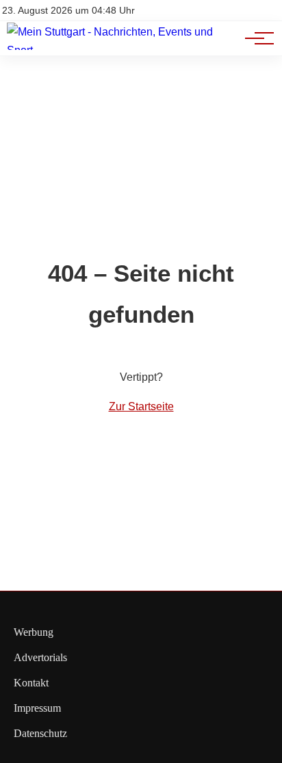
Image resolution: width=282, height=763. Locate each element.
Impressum (37, 708)
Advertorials (40, 657)
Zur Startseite (141, 406)
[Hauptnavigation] (255, 38)
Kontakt (31, 682)
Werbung (33, 632)
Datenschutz (40, 733)
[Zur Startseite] (123, 50)
